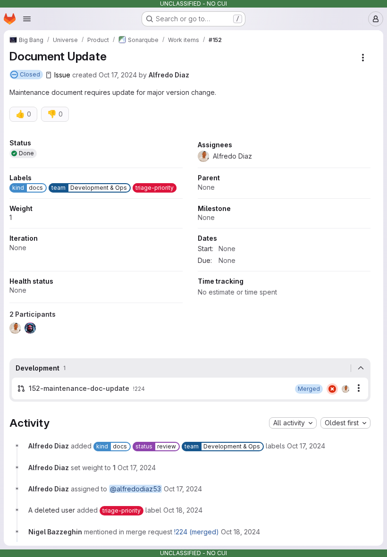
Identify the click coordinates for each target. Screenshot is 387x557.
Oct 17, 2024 (118, 75)
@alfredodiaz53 (135, 489)
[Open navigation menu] (26, 18)
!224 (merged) (196, 532)
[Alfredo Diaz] (345, 389)
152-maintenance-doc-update (79, 388)
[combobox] (293, 423)
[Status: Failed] (332, 389)
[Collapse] (360, 368)
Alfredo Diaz (169, 75)
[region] (189, 239)
